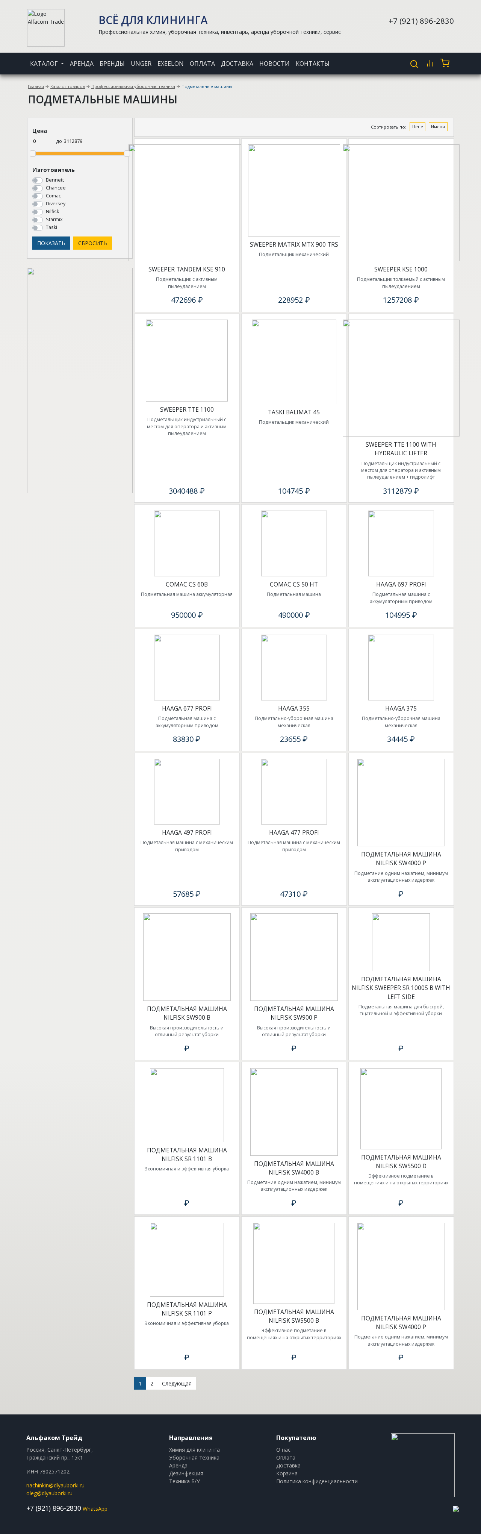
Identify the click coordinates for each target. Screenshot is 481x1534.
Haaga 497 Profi (187, 833)
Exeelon (170, 63)
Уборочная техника (194, 1457)
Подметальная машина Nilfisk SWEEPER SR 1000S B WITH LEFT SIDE (401, 987)
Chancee (56, 188)
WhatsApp (95, 1508)
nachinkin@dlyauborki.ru (55, 1485)
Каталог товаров (67, 86)
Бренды (112, 63)
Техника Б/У (184, 1481)
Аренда (82, 63)
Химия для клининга (194, 1449)
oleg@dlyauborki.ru (49, 1493)
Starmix (54, 219)
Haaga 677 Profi (187, 708)
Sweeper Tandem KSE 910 (186, 269)
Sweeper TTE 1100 (187, 410)
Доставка (237, 63)
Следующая (177, 1383)
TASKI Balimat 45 (294, 412)
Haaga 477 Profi (294, 833)
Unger (141, 63)
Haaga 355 (294, 708)
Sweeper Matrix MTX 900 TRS (294, 245)
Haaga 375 (401, 708)
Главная (36, 86)
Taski (51, 227)
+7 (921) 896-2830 (421, 20)
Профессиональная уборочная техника (133, 86)
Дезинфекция (186, 1473)
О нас (283, 1449)
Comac (53, 196)
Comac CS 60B (187, 584)
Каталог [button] (44, 63)
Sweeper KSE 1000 (401, 269)
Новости (274, 63)
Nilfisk (52, 211)
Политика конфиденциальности (317, 1481)
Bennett (55, 180)
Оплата (202, 63)
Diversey (55, 203)
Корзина (287, 1473)
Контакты (313, 63)
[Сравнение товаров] (429, 63)
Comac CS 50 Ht (294, 584)
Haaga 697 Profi (401, 584)
